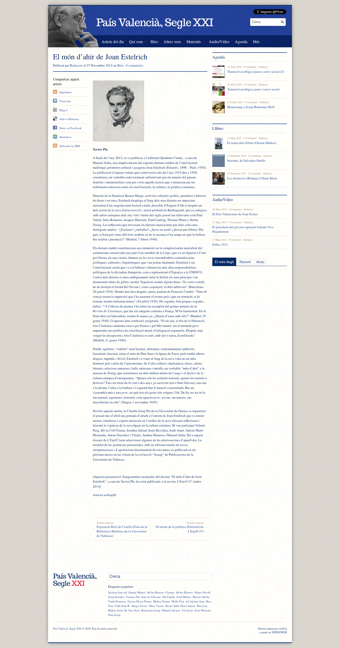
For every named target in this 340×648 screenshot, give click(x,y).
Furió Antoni (187, 606)
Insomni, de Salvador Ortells (246, 160)
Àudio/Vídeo (219, 41)
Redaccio (76, 65)
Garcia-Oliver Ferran (140, 601)
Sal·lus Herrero (184, 592)
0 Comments (250, 67)
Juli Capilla (168, 597)
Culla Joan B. (122, 606)
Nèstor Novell (202, 592)
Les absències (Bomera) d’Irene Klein (252, 178)
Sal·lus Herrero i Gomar (160, 592)
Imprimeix (65, 92)
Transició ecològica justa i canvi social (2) (255, 71)
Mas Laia (202, 606)
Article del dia (113, 41)
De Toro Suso (132, 610)
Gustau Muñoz (136, 592)
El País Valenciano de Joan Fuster (234, 214)
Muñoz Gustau (161, 601)
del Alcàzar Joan (195, 601)
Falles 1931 (220, 244)
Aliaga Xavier (139, 606)
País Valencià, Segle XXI (67, 628)
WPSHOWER (279, 632)
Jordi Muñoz (183, 597)
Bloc (154, 41)
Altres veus (172, 41)
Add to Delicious (69, 119)
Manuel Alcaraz (171, 610)
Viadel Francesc (117, 601)
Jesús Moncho (203, 610)
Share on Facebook (70, 128)
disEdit (283, 628)
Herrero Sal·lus (201, 597)
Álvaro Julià (172, 606)
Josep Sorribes (116, 597)
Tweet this (65, 101)
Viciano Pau (133, 597)
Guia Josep (114, 615)
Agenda (241, 41)
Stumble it (65, 137)
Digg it (63, 110)
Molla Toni (177, 601)
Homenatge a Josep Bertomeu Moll (251, 107)
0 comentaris (134, 65)
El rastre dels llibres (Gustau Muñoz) (251, 143)
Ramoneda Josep (151, 610)
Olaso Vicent (156, 606)
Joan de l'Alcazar (151, 597)
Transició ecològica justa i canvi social (253, 89)
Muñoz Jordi (115, 610)
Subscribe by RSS (69, 146)
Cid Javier (187, 610)
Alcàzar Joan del (117, 592)
